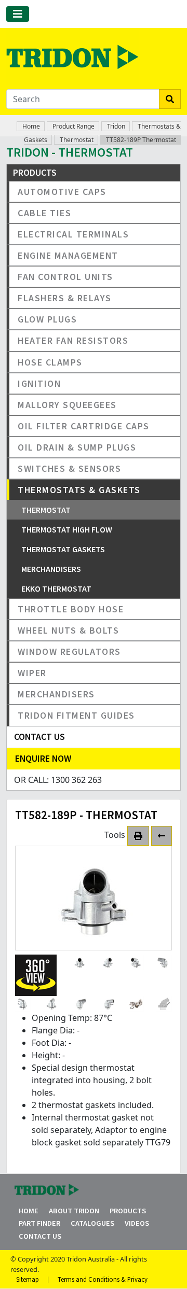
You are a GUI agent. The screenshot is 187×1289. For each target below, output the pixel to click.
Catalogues (92, 1223)
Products (128, 1210)
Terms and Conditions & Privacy (103, 1279)
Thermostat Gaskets (63, 549)
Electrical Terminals (73, 234)
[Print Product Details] (138, 836)
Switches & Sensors (69, 468)
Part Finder (39, 1223)
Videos (137, 1223)
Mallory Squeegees (67, 405)
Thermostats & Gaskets (79, 490)
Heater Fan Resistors (73, 340)
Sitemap (27, 1279)
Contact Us (40, 1236)
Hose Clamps (50, 362)
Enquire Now (43, 758)
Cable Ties (44, 213)
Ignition (39, 383)
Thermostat (77, 139)
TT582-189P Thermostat (141, 139)
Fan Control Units (65, 277)
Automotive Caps (62, 192)
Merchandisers (51, 569)
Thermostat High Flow (66, 529)
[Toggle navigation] (17, 14)
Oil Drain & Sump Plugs (77, 447)
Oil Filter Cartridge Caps (84, 426)
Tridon (116, 126)
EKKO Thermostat (56, 588)
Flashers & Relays (65, 298)
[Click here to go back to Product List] (161, 836)
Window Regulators (69, 651)
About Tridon (74, 1210)
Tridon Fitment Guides (76, 715)
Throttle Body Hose (71, 609)
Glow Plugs (47, 319)
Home (31, 126)
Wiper (32, 673)
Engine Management (68, 255)
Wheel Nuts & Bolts (68, 630)
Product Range (73, 126)
